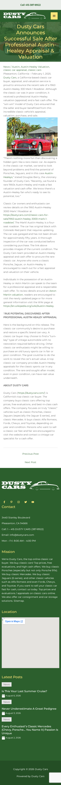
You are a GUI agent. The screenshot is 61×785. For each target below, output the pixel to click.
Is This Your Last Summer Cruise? (24, 691)
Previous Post (30, 453)
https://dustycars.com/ (31, 393)
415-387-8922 (33, 5)
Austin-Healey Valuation (35, 66)
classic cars (34, 70)
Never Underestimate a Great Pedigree (29, 708)
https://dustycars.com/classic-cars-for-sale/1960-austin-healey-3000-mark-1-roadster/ (25, 219)
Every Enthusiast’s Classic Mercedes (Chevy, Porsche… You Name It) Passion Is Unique (30, 730)
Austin (16, 66)
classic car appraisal (15, 70)
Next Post (30, 462)
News (6, 66)
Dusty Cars (9, 77)
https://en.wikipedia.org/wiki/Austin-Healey (28, 306)
